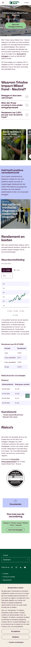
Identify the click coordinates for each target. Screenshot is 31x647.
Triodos (5, 555)
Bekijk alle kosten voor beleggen (13, 375)
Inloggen (26, 2)
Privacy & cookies (9, 577)
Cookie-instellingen (16, 642)
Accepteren (15, 631)
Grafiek (8, 270)
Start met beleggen (15, 530)
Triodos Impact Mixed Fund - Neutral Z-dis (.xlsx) (13, 416)
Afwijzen (15, 637)
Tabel (18, 270)
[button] (29, 146)
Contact (5, 573)
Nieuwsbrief (7, 580)
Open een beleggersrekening (15, 26)
